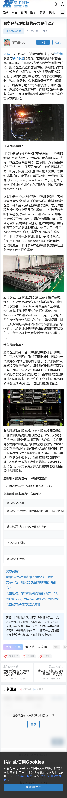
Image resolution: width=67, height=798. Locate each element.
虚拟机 (7, 54)
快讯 (52, 12)
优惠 (5, 12)
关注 (44, 42)
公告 (14, 12)
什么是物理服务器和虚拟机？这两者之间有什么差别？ (16, 673)
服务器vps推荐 (13, 31)
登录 (33, 724)
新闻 (24, 12)
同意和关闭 (34, 787)
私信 (58, 42)
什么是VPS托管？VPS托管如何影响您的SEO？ (51, 673)
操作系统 (18, 58)
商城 (42, 12)
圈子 (33, 12)
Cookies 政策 (23, 776)
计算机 (58, 54)
